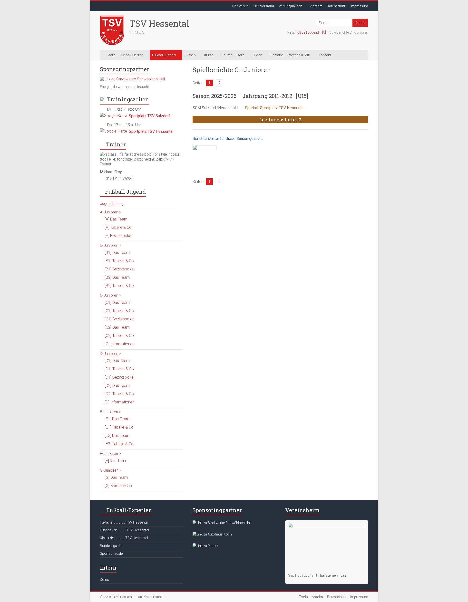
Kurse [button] (208, 55)
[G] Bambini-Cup (118, 485)
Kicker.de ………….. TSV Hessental (124, 538)
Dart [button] (240, 55)
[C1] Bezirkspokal (119, 319)
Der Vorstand (264, 6)
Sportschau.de (111, 553)
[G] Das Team (116, 477)
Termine (277, 55)
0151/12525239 (120, 178)
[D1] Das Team (117, 360)
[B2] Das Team (117, 277)
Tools (303, 597)
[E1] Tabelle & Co (119, 427)
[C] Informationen (119, 344)
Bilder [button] (257, 55)
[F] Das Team (116, 460)
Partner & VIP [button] (299, 55)
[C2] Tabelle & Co (119, 335)
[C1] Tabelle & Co (119, 310)
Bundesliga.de (110, 546)
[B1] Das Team (117, 252)
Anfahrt (316, 6)
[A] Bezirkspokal (118, 235)
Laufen (227, 55)
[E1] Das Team (117, 419)
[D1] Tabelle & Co (119, 369)
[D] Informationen (119, 402)
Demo (104, 580)
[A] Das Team (116, 219)
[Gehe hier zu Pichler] (205, 546)
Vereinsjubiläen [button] (290, 6)
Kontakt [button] (324, 55)
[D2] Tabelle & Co (119, 394)
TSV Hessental (159, 23)
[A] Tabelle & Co (118, 227)
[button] (344, 55)
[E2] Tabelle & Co (119, 443)
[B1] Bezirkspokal (119, 269)
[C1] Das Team (117, 302)
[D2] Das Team (117, 385)
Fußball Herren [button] (131, 55)
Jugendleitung (112, 203)
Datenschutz (336, 6)
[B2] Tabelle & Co (119, 285)
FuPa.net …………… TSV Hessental (124, 522)
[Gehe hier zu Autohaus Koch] (212, 534)
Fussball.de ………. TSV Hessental (124, 530)
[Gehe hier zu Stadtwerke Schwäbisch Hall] (132, 79)
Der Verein (240, 6)
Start (111, 55)
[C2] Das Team (117, 327)
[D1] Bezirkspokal (119, 377)
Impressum (359, 6)
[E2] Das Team (117, 435)
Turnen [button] (190, 55)
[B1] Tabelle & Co (119, 260)
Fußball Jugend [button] (164, 55)
